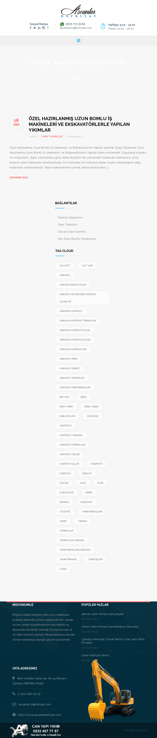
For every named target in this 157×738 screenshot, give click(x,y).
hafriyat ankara (71, 435)
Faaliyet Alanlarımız (70, 217)
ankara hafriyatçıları (75, 339)
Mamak (64, 502)
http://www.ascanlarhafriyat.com (39, 714)
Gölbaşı (92, 416)
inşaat (87, 473)
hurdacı (65, 473)
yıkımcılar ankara (72, 540)
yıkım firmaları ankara (75, 549)
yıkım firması (68, 559)
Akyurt (65, 265)
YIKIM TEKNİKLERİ (52, 136)
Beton (64, 397)
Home (79, 78)
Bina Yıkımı (91, 406)
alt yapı (87, 265)
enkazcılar (67, 416)
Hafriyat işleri (70, 454)
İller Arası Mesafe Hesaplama (77, 238)
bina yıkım (66, 406)
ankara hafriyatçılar (75, 330)
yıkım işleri (95, 559)
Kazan (64, 482)
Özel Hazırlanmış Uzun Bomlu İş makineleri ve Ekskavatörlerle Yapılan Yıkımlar (79, 124)
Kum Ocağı (67, 492)
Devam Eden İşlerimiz (72, 231)
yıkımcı (82, 521)
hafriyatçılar (69, 463)
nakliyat (87, 502)
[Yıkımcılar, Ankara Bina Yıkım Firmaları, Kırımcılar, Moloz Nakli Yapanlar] (78, 11)
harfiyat (97, 463)
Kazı (83, 482)
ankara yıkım (68, 358)
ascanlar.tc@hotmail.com (35, 704)
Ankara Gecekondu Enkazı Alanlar (78, 298)
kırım (89, 492)
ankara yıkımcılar (72, 377)
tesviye (65, 511)
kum (100, 482)
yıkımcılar (66, 530)
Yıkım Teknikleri (67, 224)
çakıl (63, 568)
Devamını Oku (19, 177)
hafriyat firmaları (72, 444)
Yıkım (63, 521)
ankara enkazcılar (73, 284)
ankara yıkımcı (69, 368)
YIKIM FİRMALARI (92, 511)
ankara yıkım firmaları (75, 387)
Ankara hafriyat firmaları (78, 320)
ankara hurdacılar (73, 349)
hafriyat (66, 425)
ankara (65, 275)
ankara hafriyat (71, 311)
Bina (84, 397)
